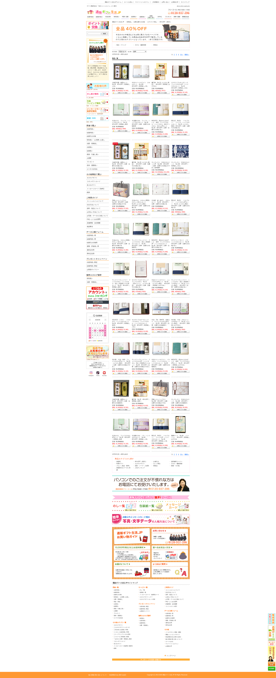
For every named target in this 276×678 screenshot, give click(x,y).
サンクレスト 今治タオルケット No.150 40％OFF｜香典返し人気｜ (180, 164)
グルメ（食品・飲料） (123, 466)
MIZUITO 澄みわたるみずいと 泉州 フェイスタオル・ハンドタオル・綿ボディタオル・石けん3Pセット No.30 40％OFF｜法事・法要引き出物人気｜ (161, 125)
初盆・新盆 (117, 601)
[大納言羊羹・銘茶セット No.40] (121, 388)
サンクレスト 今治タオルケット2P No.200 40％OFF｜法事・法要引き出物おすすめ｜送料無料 (161, 164)
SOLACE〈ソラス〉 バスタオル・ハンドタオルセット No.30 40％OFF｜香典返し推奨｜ (121, 322)
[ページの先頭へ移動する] (151, 660)
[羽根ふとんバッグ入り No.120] (121, 189)
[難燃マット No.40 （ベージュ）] (180, 424)
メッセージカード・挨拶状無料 (94, 113)
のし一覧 (142, 590)
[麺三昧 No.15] (161, 71)
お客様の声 (174, 2)
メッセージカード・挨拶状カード (149, 594)
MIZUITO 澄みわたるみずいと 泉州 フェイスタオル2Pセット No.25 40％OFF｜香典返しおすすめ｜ (180, 362)
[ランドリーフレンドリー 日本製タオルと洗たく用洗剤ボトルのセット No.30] (141, 229)
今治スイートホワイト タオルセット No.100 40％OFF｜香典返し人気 (141, 84)
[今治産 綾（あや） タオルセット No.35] (161, 189)
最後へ (187, 54)
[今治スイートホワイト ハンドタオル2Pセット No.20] (161, 269)
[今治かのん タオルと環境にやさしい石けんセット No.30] (121, 229)
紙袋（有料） (90, 122)
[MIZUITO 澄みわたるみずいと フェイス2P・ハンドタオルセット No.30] (161, 229)
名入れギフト (118, 643)
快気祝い (142, 618)
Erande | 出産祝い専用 (121, 629)
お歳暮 (116, 611)
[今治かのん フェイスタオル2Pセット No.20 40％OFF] (121, 424)
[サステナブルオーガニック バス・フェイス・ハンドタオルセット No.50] (141, 309)
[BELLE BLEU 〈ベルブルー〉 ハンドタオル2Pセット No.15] (180, 189)
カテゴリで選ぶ (152, 22)
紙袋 (115, 648)
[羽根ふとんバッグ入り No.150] (161, 388)
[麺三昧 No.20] (141, 151)
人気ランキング (140, 468)
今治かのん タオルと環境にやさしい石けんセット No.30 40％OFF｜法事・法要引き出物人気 (121, 242)
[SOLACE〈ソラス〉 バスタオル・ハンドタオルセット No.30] (121, 309)
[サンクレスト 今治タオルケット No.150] (180, 151)
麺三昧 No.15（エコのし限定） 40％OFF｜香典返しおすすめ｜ (161, 84)
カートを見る (128, 2)
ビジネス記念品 (118, 618)
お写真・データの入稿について (174, 599)
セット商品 (156, 463)
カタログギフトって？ (146, 597)
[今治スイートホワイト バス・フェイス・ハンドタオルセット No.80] (161, 348)
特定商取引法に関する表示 (173, 637)
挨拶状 (118, 461)
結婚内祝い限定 (144, 609)
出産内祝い (117, 590)
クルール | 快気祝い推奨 (122, 636)
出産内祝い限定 (144, 606)
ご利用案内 (155, 2)
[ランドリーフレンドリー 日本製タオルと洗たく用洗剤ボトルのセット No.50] (141, 348)
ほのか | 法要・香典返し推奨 (123, 639)
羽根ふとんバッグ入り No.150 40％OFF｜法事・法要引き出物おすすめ (160, 401)
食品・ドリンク (121, 45)
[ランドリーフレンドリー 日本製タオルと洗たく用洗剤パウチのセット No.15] (180, 269)
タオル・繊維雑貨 (140, 45)
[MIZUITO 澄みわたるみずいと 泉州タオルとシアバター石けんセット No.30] (161, 109)
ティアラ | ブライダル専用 (122, 634)
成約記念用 (168, 622)
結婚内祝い (117, 592)
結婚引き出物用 (170, 618)
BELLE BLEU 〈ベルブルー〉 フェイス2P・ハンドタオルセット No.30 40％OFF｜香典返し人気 (160, 438)
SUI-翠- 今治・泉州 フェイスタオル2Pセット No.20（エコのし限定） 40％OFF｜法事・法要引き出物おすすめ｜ (121, 363)
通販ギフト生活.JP (118, 22)
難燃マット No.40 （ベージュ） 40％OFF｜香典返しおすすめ (180, 437)
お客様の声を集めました (93, 359)
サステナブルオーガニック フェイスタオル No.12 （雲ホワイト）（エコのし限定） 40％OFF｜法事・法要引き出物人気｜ (141, 283)
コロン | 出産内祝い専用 (122, 632)
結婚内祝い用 (169, 615)
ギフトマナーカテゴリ (183, 6)
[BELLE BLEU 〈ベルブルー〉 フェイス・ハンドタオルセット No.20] (180, 109)
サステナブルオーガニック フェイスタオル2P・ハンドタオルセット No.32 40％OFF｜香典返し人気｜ (180, 85)
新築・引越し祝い (119, 608)
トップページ (171, 655)
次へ (181, 54)
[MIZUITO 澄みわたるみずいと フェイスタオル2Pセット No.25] (180, 348)
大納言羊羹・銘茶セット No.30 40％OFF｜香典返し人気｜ (121, 84)
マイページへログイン (142, 2)
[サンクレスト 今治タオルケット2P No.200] (161, 151)
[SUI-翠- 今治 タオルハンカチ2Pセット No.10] (180, 309)
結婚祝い (116, 606)
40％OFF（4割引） (141, 461)
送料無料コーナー (176, 461)
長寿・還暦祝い (118, 615)
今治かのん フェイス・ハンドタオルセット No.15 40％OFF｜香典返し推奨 (121, 122)
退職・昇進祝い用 (170, 620)
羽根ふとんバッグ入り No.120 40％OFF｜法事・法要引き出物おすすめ (120, 202)
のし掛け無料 (90, 97)
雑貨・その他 (175, 466)
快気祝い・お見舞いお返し (121, 597)
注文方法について (170, 592)
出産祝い (116, 604)
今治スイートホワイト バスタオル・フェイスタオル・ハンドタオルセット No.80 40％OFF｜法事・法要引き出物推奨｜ (161, 363)
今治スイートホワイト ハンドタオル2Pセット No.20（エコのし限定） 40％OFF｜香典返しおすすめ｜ (161, 282)
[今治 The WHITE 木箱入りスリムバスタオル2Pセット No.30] (161, 309)
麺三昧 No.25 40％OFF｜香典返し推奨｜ (141, 400)
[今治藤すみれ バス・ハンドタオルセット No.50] (141, 424)
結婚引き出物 (118, 594)
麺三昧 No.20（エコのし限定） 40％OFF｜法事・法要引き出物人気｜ (141, 164)
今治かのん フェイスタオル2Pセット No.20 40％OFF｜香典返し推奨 (121, 437)
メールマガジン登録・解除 (173, 632)
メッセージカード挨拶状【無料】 (123, 646)
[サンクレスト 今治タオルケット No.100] (180, 388)
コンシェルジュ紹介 (171, 606)
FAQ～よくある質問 (171, 601)
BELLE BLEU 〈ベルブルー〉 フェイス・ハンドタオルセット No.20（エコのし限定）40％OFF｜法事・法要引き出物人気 (180, 124)
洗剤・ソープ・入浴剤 (142, 466)
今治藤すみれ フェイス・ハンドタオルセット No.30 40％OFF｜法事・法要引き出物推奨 (141, 123)
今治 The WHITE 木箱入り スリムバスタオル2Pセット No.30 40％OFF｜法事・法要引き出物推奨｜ (161, 322)
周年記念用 (168, 625)
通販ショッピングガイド (172, 634)
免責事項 (90, 226)
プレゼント (117, 613)
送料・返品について (171, 594)
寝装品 (155, 45)
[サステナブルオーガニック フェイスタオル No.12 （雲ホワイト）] (141, 269)
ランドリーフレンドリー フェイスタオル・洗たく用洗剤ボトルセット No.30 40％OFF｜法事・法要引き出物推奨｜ (141, 243)
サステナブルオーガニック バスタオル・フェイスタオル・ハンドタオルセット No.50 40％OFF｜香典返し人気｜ (141, 323)
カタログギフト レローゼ (122, 627)
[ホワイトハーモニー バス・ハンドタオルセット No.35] (180, 229)
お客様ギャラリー (145, 611)
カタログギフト (140, 463)
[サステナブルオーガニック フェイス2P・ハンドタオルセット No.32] (180, 71)
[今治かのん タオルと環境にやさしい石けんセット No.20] (141, 189)
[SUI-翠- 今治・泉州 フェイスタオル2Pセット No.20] (121, 348)
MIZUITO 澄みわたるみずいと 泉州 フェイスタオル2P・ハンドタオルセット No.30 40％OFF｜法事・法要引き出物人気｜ (161, 243)
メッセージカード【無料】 (96, 189)
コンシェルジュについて (172, 590)
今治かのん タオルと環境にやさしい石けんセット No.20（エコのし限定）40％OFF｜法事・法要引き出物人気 (141, 204)
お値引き (156, 461)
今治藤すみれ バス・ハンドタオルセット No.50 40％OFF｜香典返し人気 (141, 437)
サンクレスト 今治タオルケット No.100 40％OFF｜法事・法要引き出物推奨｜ (180, 401)
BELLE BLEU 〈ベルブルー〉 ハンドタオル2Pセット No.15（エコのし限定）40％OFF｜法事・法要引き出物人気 (180, 204)
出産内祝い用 (169, 613)
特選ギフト (119, 463)
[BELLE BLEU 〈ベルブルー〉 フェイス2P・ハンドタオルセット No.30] (161, 424)
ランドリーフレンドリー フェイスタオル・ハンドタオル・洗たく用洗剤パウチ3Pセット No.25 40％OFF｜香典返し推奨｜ (121, 283)
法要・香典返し (118, 599)
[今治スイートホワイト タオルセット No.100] (141, 71)
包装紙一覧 (143, 592)
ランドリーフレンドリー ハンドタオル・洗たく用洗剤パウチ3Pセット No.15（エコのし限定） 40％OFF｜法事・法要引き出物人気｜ (180, 283)
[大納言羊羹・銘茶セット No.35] (121, 151)
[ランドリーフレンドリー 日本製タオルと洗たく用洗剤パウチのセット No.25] (121, 269)
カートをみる (169, 641)
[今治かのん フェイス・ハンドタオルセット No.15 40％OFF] (121, 109)
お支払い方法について (171, 597)
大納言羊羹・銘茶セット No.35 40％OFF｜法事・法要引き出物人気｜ (121, 164)
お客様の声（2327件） (92, 89)
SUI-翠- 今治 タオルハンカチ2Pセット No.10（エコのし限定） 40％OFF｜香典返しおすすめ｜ (180, 322)
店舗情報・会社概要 (171, 604)
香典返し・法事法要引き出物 (136, 22)
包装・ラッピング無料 (92, 105)
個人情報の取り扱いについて (173, 639)
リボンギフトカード (119, 641)
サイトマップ (185, 2)
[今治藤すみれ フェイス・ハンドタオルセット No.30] (141, 109)
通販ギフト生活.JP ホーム (113, 2)
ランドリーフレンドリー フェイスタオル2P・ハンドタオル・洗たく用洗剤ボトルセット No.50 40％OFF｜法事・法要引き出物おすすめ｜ (141, 363)
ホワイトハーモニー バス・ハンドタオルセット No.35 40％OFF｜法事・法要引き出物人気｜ (180, 242)
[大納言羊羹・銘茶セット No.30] (121, 71)
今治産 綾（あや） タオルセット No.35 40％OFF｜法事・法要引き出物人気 (161, 202)
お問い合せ (165, 2)
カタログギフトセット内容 (147, 599)
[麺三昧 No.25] (141, 388)
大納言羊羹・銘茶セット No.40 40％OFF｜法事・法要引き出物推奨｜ (121, 401)
